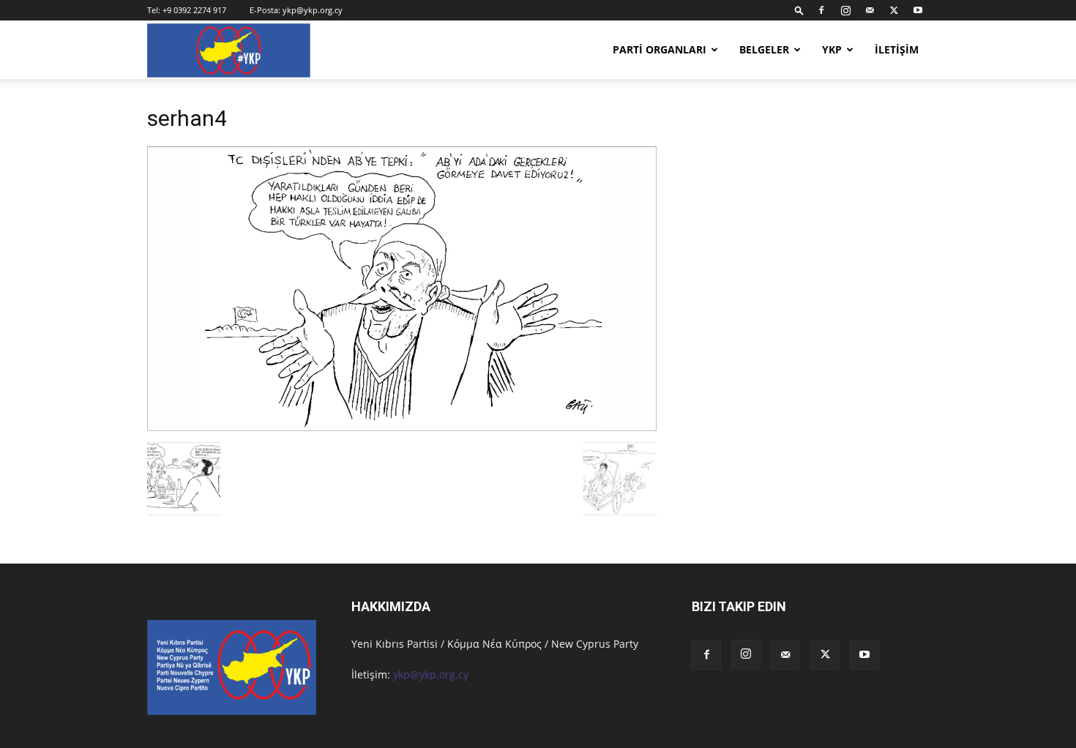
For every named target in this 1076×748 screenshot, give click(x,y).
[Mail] (870, 10)
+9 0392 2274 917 (194, 9)
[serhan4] (402, 427)
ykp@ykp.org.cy (313, 9)
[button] (799, 9)
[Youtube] (918, 10)
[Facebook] (821, 10)
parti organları (659, 49)
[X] (894, 10)
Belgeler (764, 49)
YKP (832, 49)
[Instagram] (845, 10)
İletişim (897, 49)
